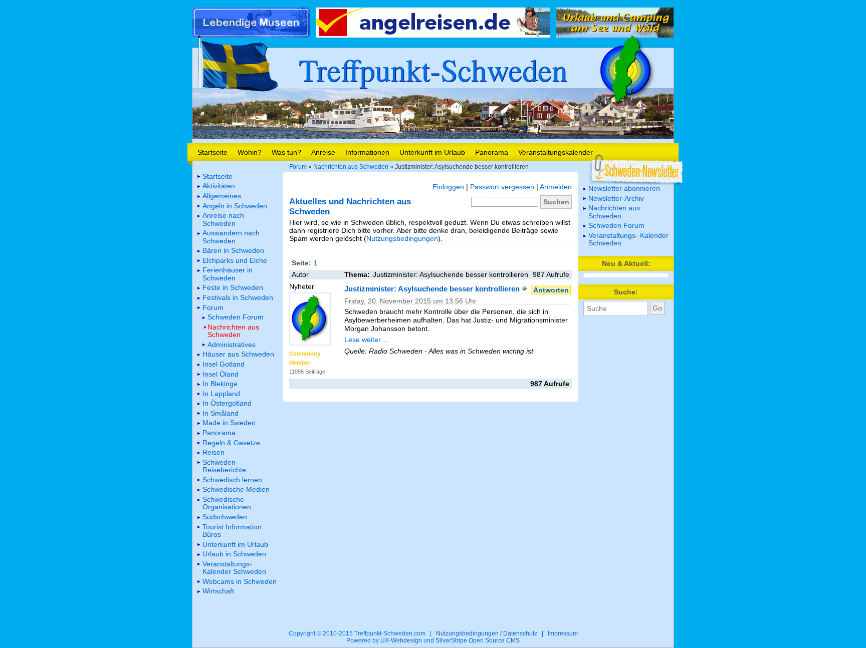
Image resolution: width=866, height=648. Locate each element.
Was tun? (286, 152)
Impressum (563, 633)
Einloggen (448, 187)
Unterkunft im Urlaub (432, 152)
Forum (298, 166)
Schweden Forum (616, 225)
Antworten (551, 290)
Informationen (367, 152)
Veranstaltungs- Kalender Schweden (628, 239)
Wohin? (250, 152)
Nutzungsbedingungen (402, 238)
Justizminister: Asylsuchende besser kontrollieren (433, 288)
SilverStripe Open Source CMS (478, 640)
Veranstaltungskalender (555, 152)
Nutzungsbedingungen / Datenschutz (486, 633)
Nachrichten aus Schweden (350, 166)
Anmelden (556, 187)
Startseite (212, 152)
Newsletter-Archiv (616, 198)
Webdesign (406, 640)
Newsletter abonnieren (624, 188)
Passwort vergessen (502, 187)
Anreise (323, 152)
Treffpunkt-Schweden (433, 69)
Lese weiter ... (366, 340)
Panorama (491, 152)
